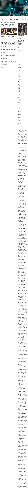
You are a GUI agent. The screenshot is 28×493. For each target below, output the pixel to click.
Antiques (19, 64)
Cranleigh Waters (20, 228)
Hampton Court (24, 287)
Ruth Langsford (22, 399)
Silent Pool (19, 111)
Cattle (26, 202)
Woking (19, 125)
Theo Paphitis (22, 456)
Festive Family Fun (23, 261)
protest (25, 383)
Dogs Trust (19, 81)
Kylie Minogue (25, 323)
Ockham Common (24, 362)
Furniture (19, 87)
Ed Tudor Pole (25, 246)
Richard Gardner (24, 388)
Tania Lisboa (19, 430)
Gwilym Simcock (24, 285)
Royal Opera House (20, 109)
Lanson (24, 324)
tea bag (24, 430)
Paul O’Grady (22, 369)
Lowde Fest (19, 337)
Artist (24, 170)
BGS (21, 181)
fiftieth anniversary (20, 262)
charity (19, 73)
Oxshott (24, 365)
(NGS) (26, 154)
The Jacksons (23, 445)
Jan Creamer (22, 309)
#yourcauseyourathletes (21, 154)
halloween (24, 286)
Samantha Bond (20, 401)
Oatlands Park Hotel (24, 361)
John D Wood (19, 312)
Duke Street (23, 244)
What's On (19, 123)
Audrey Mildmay (23, 172)
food (25, 266)
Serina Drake (20, 408)
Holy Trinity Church (24, 295)
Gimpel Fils (23, 274)
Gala (24, 271)
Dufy (21, 244)
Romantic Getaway (20, 394)
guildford (19, 281)
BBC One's (22, 178)
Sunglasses (19, 114)
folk (20, 265)
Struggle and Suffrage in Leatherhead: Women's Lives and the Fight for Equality (22, 422)
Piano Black (22, 375)
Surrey (19, 115)
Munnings (25, 351)
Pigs (21, 376)
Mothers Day (19, 99)
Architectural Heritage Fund (21, 169)
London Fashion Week (22, 333)
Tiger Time (22, 457)
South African (24, 417)
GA (23, 271)
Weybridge (19, 478)
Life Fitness (24, 329)
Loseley (24, 335)
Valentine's (19, 119)
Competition (20, 222)
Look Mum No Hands (20, 335)
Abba (22, 158)
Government (22, 278)
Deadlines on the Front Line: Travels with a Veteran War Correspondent (22, 237)
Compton (23, 222)
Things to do (25, 456)
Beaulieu (24, 179)
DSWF (19, 243)
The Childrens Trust (23, 439)
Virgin (19, 120)
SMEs (22, 416)
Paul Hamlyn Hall (22, 368)
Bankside (25, 175)
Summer (21, 422)
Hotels (19, 94)
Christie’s (19, 214)
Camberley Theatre (20, 200)
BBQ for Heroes (20, 179)
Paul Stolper (25, 369)
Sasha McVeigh (24, 403)
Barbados (22, 176)
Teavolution (23, 431)
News (21, 358)
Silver (22, 412)
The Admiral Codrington (23, 434)
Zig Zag (19, 487)
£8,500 (22, 487)
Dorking (21, 240)
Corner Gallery (20, 224)
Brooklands (22, 192)
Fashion (19, 85)
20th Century (25, 155)
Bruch (20, 196)
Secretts (19, 406)
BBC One (19, 178)
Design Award (21, 238)
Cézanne (23, 203)
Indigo (21, 305)
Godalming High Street (20, 277)
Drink (18, 82)
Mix (25, 349)
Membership (24, 346)
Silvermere (19, 413)
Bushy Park (24, 197)
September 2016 (25, 139)
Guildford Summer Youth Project (22, 283)
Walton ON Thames (20, 472)
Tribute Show (19, 461)
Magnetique (19, 340)
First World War (24, 150)
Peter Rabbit (24, 372)
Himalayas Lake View (20, 294)
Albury (21, 162)
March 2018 (22, 134)
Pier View (25, 375)
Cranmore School (20, 229)
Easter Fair (22, 246)
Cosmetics (19, 79)
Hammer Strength (20, 287)
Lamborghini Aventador (20, 324)
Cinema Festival (20, 216)
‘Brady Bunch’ (25, 487)
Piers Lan (19, 376)
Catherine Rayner (22, 202)
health (24, 290)
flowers (19, 265)
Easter (19, 246)
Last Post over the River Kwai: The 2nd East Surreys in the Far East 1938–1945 (22, 325)
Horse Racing (19, 93)
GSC (21, 280)
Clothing (19, 76)
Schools (19, 110)
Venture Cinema (25, 467)
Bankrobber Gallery (20, 175)
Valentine (20, 467)
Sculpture (19, 404)
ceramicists (19, 203)
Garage (19, 272)
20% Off (22, 155)
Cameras (24, 200)
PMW (25, 377)
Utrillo (18, 467)
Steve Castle (21, 419)
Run (24, 398)
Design (19, 238)
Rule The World (22, 398)
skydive (23, 415)
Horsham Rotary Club (22, 299)
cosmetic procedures (20, 78)
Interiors (21, 306)
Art (26, 169)
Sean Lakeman (24, 405)
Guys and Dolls (20, 285)
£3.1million (21, 487)
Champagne (23, 204)
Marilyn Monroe (22, 342)
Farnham (24, 259)
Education (19, 247)
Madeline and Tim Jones (21, 339)
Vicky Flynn (24, 468)
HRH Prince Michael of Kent (21, 302)
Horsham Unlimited (20, 300)
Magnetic (25, 339)
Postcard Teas (25, 380)
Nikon (19, 102)
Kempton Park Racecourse (21, 317)
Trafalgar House (23, 460)
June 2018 (23, 133)
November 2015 (24, 142)
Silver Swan (24, 412)
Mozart (21, 351)
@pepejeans (23, 156)
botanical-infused (23, 186)
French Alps (21, 269)
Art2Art (22, 170)
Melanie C (22, 346)
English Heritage (24, 252)
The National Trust (24, 448)
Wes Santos (25, 475)
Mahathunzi (22, 340)
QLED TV (19, 384)
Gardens (19, 88)
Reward (22, 387)
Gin (25, 274)
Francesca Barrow (20, 267)
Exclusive (21, 256)
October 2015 (19, 143)
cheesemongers (23, 207)
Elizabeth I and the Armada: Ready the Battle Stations (22, 250)
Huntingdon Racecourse (23, 303)
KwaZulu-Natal (21, 323)
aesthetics (23, 160)
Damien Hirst (22, 230)
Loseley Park (20, 336)
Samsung (23, 401)
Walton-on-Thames (23, 472)
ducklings (19, 244)
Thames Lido (19, 116)
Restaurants (19, 387)
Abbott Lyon (24, 158)
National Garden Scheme (20, 353)
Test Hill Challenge (24, 432)
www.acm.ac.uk (5, 64)
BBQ (25, 178)
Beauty (19, 69)
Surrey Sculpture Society (20, 427)
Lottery (23, 336)
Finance (21, 263)
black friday (21, 182)
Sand (25, 401)
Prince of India (24, 381)
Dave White (24, 232)
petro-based (24, 373)
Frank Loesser (22, 268)
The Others (19, 449)
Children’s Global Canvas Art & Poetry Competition (21, 211)
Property (19, 106)
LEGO (19, 329)
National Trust (24, 355)
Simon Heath (21, 414)
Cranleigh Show (23, 227)
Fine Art (24, 263)
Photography (19, 375)
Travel (19, 118)
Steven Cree (19, 420)
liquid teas (25, 330)
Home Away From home (23, 296)
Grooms (19, 280)
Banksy (19, 176)
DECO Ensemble (24, 237)
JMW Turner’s (21, 311)
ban (21, 174)
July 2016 (22, 140)
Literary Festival (20, 331)
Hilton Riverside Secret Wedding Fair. (22, 293)
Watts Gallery (20, 473)
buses (21, 197)
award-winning (22, 173)
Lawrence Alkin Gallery (21, 326)
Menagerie (19, 347)
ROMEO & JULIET (23, 395)
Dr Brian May (21, 241)
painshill (19, 366)
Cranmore (24, 228)
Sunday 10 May (22, 424)
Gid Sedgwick (19, 274)
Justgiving (19, 315)
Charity (19, 61)
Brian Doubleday (24, 189)
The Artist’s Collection (24, 435)
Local (18, 97)
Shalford (21, 409)
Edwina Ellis (22, 247)
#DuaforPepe (22, 152)
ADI (21, 160)
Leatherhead (23, 328)
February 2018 (25, 134)
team (25, 430)
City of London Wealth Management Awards (22, 217)
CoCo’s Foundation (20, 221)
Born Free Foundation (21, 185)
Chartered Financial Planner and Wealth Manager (22, 207)
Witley (22, 483)
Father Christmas (23, 260)
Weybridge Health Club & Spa (21, 122)
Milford (24, 349)
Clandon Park (19, 75)
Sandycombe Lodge (24, 402)
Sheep (23, 409)
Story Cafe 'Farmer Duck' (24, 420)
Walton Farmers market (24, 471)
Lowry (22, 337)
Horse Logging (20, 297)
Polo (18, 105)
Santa (18, 403)
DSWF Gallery (22, 243)
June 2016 (25, 140)
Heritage (19, 91)
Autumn (19, 173)
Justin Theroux (22, 315)
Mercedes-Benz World (23, 347)
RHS (24, 387)
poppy (20, 380)
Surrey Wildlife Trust (23, 428)
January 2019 (23, 131)
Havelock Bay (19, 290)
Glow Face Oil (19, 62)
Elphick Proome (20, 252)
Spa (18, 112)
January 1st (25, 309)
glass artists (23, 275)
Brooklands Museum (21, 193)
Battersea (24, 177)
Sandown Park (19, 402)
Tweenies (21, 464)
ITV (24, 308)
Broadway (19, 192)
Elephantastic (19, 84)
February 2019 (20, 131)
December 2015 (20, 142)
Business (19, 72)
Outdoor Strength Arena (22, 364)
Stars (18, 113)
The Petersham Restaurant (23, 449)
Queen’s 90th (22, 384)
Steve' (25, 419)
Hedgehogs (23, 291)
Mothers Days (20, 350)
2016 (20, 156)
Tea (21, 430)
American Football (23, 163)
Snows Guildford (25, 416)
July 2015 (19, 314)
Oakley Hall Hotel (20, 361)
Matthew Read (25, 343)
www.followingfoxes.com (20, 486)
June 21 (22, 314)
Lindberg (23, 330)
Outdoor (19, 103)
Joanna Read (25, 311)
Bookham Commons (20, 184)
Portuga (22, 380)
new (18, 357)
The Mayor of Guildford (20, 448)
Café (25, 199)
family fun (19, 258)
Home (19, 296)
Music (19, 100)
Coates (21, 220)
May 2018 (26, 133)
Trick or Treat (22, 461)
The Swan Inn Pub (21, 453)
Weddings (19, 474)
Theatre (19, 117)
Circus (23, 216)
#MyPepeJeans (20, 153)
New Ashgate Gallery (22, 357)
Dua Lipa (25, 243)
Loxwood (24, 337)
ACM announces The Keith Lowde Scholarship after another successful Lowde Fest (9, 24)
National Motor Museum (22, 354)
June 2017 (21, 137)
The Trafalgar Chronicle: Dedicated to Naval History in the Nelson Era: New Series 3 (22, 454)
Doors (19, 240)
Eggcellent (25, 247)
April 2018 (19, 134)
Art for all (19, 170)
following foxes (23, 265)
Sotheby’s (19, 417)
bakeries (19, 174)
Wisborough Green (22, 482)
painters (22, 366)
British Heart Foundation (23, 190)
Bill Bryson (23, 181)
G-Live (21, 271)
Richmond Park (20, 391)
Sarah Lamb (21, 403)
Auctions (19, 66)
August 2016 (19, 140)
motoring (24, 350)
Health (19, 90)
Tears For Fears (19, 431)
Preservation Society (20, 381)
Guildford (23, 280)
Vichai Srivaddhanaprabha (20, 468)
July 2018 (21, 133)
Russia (20, 399)
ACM (19, 159)
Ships (20, 410)
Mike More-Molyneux (20, 349)
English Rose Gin (20, 253)
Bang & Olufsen (24, 174)
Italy (23, 308)
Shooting (22, 410)
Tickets (20, 457)
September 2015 (23, 143)
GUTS (25, 284)
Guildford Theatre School (21, 284)
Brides (19, 190)
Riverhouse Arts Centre (21, 392)
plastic (22, 376)
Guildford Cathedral (23, 281)
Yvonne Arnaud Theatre (25, 486)
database (22, 232)
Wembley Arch (22, 475)
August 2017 (23, 136)
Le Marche (21, 327)
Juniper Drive (24, 314)
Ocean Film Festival (20, 362)
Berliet (19, 181)
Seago (22, 405)
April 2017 (26, 137)
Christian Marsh (22, 213)
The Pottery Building (24, 450)
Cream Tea (25, 229)
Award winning (19, 67)
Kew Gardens (24, 318)
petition (22, 373)
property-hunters (22, 383)
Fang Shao (22, 259)
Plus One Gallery (22, 377)
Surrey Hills (21, 426)
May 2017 (23, 137)
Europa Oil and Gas (20, 255)
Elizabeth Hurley (22, 249)
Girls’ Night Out (20, 275)
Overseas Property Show (20, 365)
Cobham (23, 220)
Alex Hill (19, 163)
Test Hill (21, 432)
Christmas (22, 214)
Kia (26, 318)
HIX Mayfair (25, 294)
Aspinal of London (20, 171)
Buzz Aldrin (22, 199)
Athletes (24, 171)
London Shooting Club (23, 334)
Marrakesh (22, 343)
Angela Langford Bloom (20, 63)
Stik (21, 420)
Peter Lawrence (21, 372)
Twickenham (24, 464)
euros (24, 255)
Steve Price (23, 419)
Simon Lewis (24, 414)
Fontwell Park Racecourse (21, 266)
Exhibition (24, 256)
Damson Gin (22, 231)
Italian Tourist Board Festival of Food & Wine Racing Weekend (22, 308)
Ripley (19, 108)
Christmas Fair (21, 215)
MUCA (23, 351)
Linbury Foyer (19, 330)
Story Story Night (19, 421)
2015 (19, 156)
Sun (20, 424)
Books (19, 70)
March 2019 (25, 130)
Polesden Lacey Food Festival (23, 379)
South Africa (22, 417)
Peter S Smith (19, 373)
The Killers (23, 446)
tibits (18, 457)
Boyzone (21, 188)
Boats (23, 183)
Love (24, 336)
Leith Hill (19, 96)
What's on (23, 479)
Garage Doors (22, 272)
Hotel (23, 300)
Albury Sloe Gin (24, 162)
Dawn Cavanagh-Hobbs (21, 235)
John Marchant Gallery (24, 312)
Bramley (23, 188)
